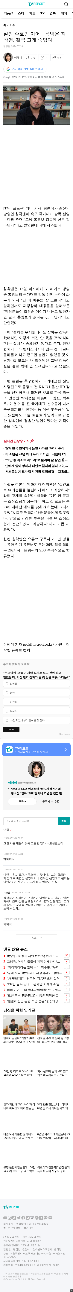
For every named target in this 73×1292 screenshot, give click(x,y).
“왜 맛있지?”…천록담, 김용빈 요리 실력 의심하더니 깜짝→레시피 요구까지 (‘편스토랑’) (35, 978)
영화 (53, 13)
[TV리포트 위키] (32, 1218)
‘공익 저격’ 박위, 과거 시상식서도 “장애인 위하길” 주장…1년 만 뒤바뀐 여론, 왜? (35, 972)
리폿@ (8, 13)
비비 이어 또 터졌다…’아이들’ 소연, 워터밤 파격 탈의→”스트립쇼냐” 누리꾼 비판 (35, 989)
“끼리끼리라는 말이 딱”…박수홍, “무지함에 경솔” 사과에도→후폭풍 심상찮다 (35, 967)
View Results (64, 734)
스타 (21, 13)
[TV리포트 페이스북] (23, 1218)
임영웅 (13, 683)
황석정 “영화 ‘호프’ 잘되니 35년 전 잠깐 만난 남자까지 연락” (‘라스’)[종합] (38, 793)
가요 (32, 13)
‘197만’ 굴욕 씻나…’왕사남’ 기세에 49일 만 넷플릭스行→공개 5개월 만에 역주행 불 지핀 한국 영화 (35, 984)
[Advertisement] (36, 165)
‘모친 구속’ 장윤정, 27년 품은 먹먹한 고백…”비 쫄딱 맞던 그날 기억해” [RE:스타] (35, 995)
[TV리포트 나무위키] (37, 1218)
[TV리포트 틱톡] (14, 1218)
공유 (59, 57)
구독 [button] (33, 57)
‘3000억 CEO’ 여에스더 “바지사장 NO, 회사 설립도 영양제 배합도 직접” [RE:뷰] (37, 789)
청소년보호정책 (11, 1228)
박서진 (13, 711)
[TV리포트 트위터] (19, 1218)
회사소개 (8, 1224)
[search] (66, 4)
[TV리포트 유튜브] (5, 1218)
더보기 (35, 937)
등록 (63, 820)
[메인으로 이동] (36, 5)
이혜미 (18, 57)
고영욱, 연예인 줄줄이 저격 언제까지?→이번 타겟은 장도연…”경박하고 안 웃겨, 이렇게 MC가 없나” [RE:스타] (35, 961)
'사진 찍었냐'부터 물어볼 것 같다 (27, 720)
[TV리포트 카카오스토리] (41, 1218)
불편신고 (28, 1228)
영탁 (12, 692)
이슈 (12, 25)
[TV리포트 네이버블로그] (50, 1218)
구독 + (22, 801)
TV (42, 13)
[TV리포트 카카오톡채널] (46, 1218)
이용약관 (21, 1224)
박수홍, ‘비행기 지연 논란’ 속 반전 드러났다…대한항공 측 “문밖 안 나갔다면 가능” (35, 956)
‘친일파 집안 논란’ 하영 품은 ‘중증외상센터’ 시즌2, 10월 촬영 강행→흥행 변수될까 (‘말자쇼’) (35, 1001)
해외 (64, 13)
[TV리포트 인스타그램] (10, 1218)
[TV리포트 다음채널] (28, 1218)
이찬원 (13, 701)
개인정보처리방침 (39, 1224)
